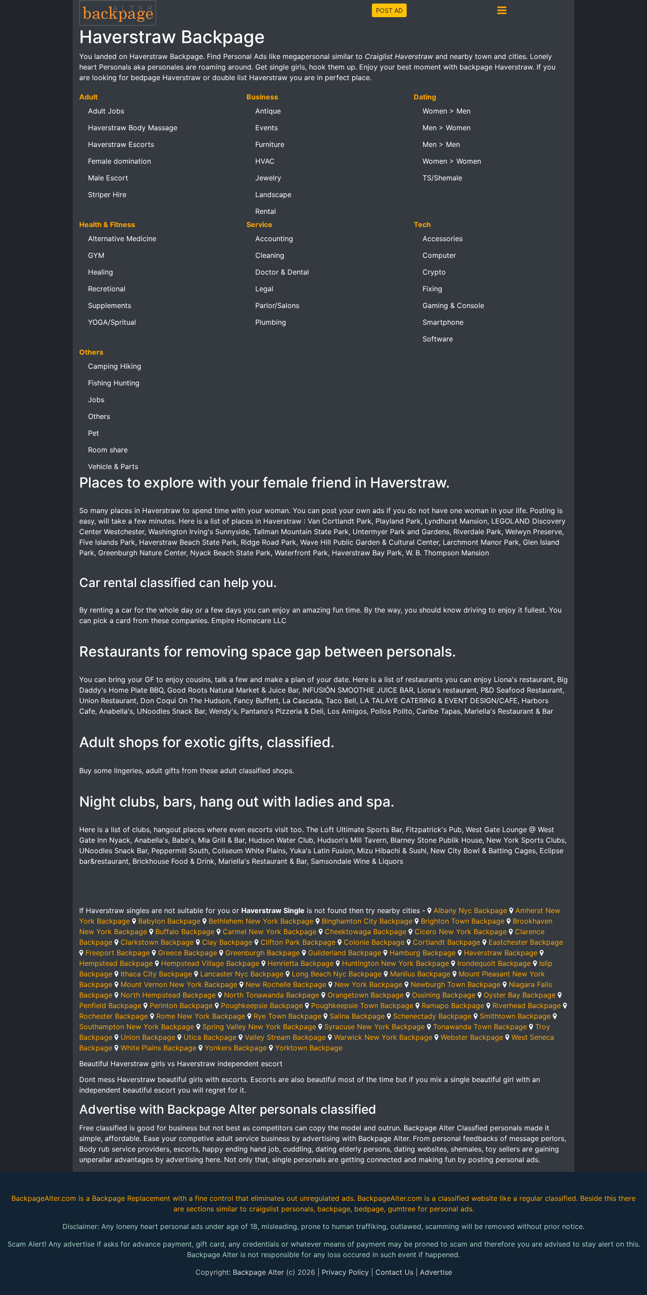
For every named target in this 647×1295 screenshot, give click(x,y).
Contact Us (394, 1272)
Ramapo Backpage (453, 1005)
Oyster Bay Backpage (519, 995)
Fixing (432, 288)
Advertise (436, 1272)
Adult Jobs (106, 110)
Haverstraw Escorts (121, 144)
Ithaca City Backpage (156, 973)
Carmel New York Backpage (269, 931)
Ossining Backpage (443, 995)
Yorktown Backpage (308, 1047)
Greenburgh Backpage (262, 952)
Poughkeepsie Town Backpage (362, 1005)
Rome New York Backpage (200, 1016)
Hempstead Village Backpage (210, 963)
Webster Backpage (472, 1037)
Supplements (109, 305)
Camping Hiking (114, 366)
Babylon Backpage (169, 921)
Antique (268, 110)
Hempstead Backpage (116, 963)
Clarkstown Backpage (157, 942)
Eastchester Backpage (526, 942)
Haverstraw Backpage (500, 952)
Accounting (274, 238)
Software (438, 338)
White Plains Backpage (158, 1047)
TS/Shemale (442, 177)
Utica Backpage (210, 1037)
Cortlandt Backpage (446, 942)
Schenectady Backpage (432, 1016)
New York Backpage (368, 984)
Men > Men (441, 144)
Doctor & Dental (282, 272)
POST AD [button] (389, 10)
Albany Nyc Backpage (470, 910)
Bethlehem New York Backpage (261, 921)
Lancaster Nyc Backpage (241, 973)
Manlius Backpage (420, 973)
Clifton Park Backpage (298, 942)
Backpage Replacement (131, 1198)
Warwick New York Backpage (383, 1037)
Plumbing (270, 322)
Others (99, 416)
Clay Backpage (227, 942)
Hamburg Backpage (423, 952)
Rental (265, 211)
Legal (264, 288)
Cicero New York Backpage (461, 931)
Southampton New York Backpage (136, 1026)
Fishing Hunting (114, 382)
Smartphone (443, 322)
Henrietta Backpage (301, 963)
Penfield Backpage (110, 1005)
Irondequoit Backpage (494, 963)
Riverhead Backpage (527, 1005)
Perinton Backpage (181, 1005)
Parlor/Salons (277, 305)
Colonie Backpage (374, 942)
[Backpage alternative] (118, 12)
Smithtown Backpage (515, 1016)
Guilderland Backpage (344, 952)
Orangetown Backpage (365, 995)
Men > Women (447, 127)
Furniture (269, 144)
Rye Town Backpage (287, 1016)
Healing (100, 272)
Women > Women (452, 161)
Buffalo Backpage (184, 931)
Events (266, 127)
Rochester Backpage (113, 1016)
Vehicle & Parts (113, 466)
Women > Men (447, 110)
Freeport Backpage (117, 952)
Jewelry (268, 177)
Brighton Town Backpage (462, 921)
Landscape (273, 194)
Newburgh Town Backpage (455, 984)
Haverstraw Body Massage (132, 127)
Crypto (434, 272)
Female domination (119, 161)
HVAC (265, 161)
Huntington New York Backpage (395, 963)
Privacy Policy (345, 1272)
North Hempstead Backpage (168, 995)
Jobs (96, 399)
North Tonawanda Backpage (271, 995)
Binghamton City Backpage (367, 921)
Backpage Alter (258, 1272)
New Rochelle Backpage (286, 984)
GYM (96, 255)
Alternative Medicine (122, 238)
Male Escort (108, 177)
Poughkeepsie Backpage (262, 1005)
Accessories (443, 238)
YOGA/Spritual (112, 322)
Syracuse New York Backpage (374, 1026)
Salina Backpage (357, 1016)
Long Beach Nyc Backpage (337, 973)
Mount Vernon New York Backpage (179, 984)
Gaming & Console (453, 305)
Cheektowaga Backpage (365, 931)
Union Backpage (148, 1037)
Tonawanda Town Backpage (480, 1026)
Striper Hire (107, 194)
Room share (108, 449)
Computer (439, 255)
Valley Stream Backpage (285, 1037)
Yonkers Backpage (236, 1047)
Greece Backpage (187, 952)
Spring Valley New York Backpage (259, 1026)
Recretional (106, 288)
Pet (93, 433)
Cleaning (269, 255)
